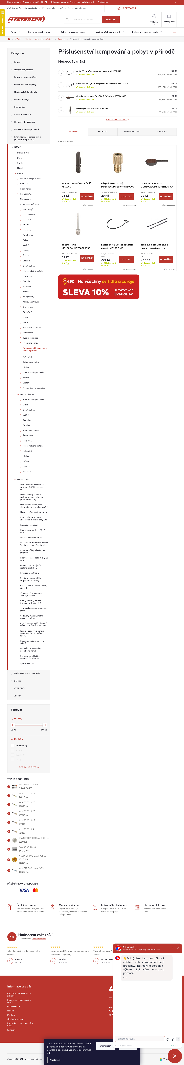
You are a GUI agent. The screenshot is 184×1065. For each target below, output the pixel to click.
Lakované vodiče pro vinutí (26, 129)
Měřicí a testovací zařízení (31, 537)
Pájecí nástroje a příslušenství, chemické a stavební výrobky (33, 624)
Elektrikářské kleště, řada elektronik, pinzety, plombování (33, 506)
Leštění (26, 382)
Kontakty (11, 1030)
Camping (27, 281)
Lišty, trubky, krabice (23, 69)
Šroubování (28, 235)
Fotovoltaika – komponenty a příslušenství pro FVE (27, 138)
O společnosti (80, 8)
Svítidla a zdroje (21, 99)
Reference (11, 1010)
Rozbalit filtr (28, 767)
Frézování (27, 357)
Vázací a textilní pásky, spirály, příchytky (33, 586)
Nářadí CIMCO (23, 479)
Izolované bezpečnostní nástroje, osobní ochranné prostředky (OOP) (31, 497)
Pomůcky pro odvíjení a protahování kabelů (30, 566)
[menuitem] (16, 32)
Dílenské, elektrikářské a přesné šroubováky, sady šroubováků (34, 544)
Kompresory (28, 296)
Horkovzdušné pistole (33, 271)
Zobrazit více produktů (116, 119)
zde (49, 1053)
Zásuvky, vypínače (22, 114)
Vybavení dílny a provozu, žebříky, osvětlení (31, 594)
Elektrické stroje (27, 394)
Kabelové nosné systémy (25, 77)
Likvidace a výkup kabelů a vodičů (56, 8)
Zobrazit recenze (39, 939)
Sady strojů (28, 209)
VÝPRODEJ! (19, 688)
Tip (18, 759)
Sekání (26, 240)
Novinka (20, 755)
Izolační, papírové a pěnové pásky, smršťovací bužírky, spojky (32, 633)
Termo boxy (28, 286)
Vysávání (27, 230)
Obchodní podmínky (16, 1019)
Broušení (24, 183)
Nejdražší (102, 132)
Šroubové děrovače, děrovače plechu (33, 609)
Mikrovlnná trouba (31, 301)
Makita (20, 173)
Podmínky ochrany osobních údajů (20, 1024)
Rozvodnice (19, 107)
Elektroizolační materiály (25, 92)
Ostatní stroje (29, 266)
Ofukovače (28, 307)
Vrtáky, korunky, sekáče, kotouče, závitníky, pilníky (31, 602)
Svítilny (26, 322)
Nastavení (55, 1060)
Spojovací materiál (28, 663)
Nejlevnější (73, 132)
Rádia (25, 317)
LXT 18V (27, 219)
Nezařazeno (25, 199)
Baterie (17, 681)
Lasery (26, 250)
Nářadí (17, 147)
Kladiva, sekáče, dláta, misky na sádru (34, 559)
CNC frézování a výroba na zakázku (22, 8)
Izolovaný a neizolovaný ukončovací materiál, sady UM (33, 518)
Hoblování (27, 276)
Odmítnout (105, 1045)
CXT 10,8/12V (29, 214)
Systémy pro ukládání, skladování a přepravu (30, 657)
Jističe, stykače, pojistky (25, 84)
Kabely (17, 62)
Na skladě (21, 746)
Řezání (26, 255)
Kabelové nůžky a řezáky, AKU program (33, 551)
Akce (19, 750)
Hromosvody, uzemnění (24, 122)
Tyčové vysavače (30, 338)
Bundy (26, 224)
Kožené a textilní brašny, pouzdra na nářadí (31, 649)
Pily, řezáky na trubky (29, 573)
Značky (17, 695)
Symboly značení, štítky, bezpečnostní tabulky (30, 579)
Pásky (20, 158)
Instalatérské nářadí (29, 525)
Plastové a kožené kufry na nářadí (32, 642)
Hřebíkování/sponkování (30, 178)
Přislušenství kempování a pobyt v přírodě (35, 349)
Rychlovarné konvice (32, 327)
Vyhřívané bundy (30, 343)
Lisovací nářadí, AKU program (33, 512)
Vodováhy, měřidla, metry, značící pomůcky (31, 617)
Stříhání (26, 377)
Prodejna (11, 1015)
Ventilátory (28, 332)
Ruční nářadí (25, 189)
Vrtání (25, 245)
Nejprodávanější (132, 132)
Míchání (26, 367)
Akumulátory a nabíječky (34, 388)
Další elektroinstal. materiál (27, 673)
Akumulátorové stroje (29, 204)
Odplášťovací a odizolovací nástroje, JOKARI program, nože (32, 487)
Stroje (20, 163)
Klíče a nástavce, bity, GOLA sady (32, 531)
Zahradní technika (31, 362)
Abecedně (161, 132)
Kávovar (26, 291)
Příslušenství (23, 152)
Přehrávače (28, 312)
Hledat (110, 19)
